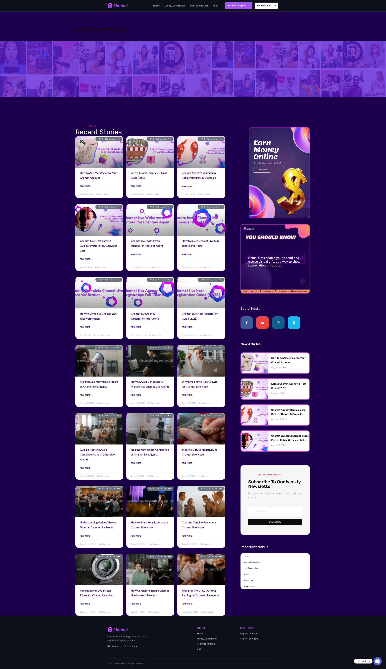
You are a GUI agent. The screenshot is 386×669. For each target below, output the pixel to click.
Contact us (248, 580)
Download (248, 574)
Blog (215, 5)
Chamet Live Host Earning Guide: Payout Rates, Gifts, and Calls (98, 246)
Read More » (86, 186)
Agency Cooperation (174, 5)
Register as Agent (249, 638)
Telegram (132, 646)
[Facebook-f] (246, 322)
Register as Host (248, 633)
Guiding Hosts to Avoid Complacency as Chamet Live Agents (97, 455)
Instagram (116, 646)
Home (156, 5)
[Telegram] (294, 322)
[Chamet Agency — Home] (117, 5)
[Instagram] (278, 322)
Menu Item (248, 586)
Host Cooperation (199, 5)
